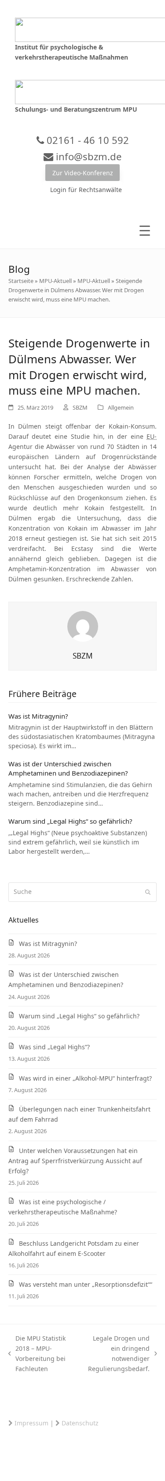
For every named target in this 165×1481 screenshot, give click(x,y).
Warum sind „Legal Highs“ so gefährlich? (70, 821)
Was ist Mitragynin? (38, 716)
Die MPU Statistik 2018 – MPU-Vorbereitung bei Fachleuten (37, 1353)
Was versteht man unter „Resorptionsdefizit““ (85, 1284)
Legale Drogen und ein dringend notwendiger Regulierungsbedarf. (115, 1353)
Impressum (31, 1423)
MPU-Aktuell (55, 281)
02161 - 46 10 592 (86, 140)
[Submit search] (147, 892)
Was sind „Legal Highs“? (54, 1047)
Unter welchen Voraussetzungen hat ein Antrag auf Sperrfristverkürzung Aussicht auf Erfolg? (75, 1160)
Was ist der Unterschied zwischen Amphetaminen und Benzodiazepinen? (68, 768)
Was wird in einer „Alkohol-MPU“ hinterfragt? (85, 1078)
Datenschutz (80, 1423)
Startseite (20, 281)
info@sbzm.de (87, 156)
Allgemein (121, 407)
